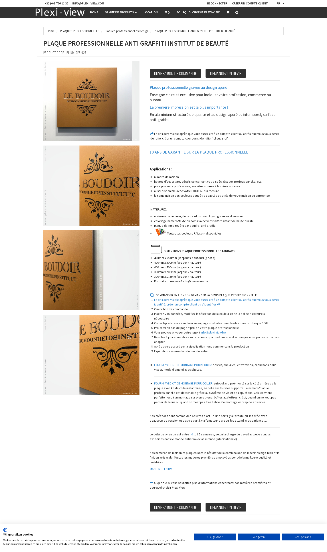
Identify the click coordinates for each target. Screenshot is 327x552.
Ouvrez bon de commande (175, 73)
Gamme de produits (120, 12)
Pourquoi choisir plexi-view (198, 12)
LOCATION (150, 12)
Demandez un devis (226, 73)
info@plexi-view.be (195, 281)
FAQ (167, 12)
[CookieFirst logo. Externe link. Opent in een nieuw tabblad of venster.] (5, 530)
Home (94, 12)
